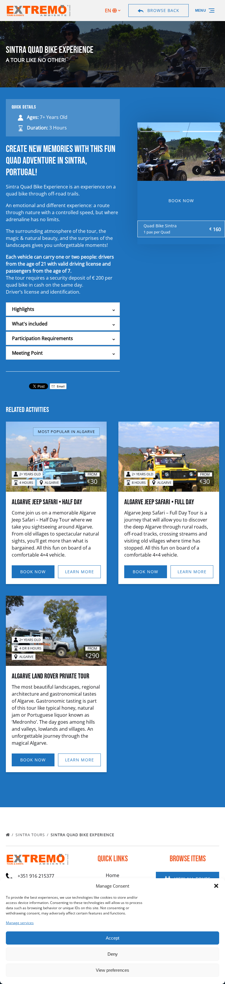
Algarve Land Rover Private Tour (50, 676)
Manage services (20, 922)
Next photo (214, 170)
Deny (113, 954)
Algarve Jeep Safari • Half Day (47, 502)
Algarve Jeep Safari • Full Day (159, 502)
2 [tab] (202, 131)
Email (60, 386)
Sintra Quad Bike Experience (83, 834)
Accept (112, 938)
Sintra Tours (31, 834)
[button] (216, 886)
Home (112, 875)
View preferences (112, 970)
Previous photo (197, 170)
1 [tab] (160, 131)
